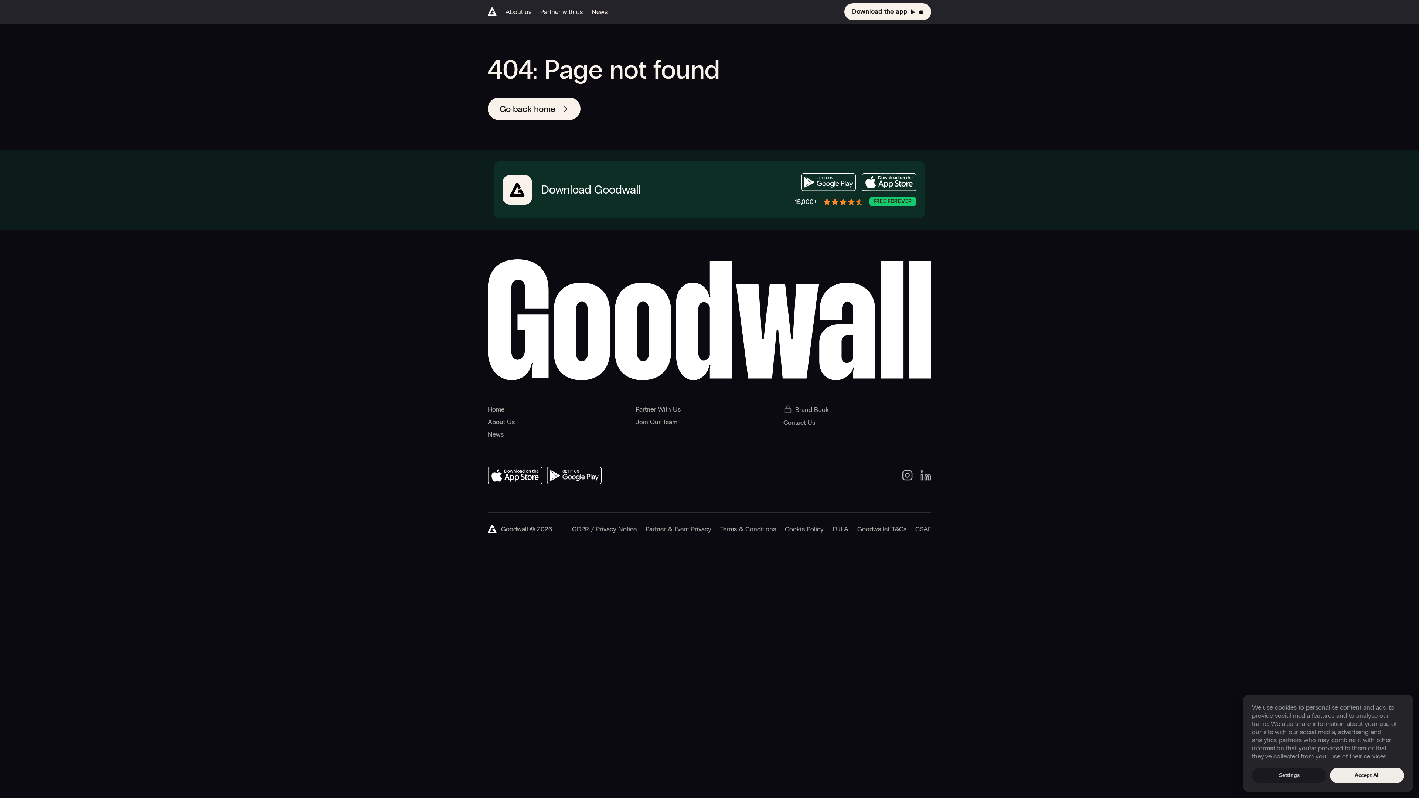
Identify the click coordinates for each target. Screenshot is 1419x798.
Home (496, 409)
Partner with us (561, 12)
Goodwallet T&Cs (881, 529)
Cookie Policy (804, 529)
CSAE (923, 529)
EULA (840, 529)
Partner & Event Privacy (678, 529)
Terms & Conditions (748, 529)
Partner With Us (658, 409)
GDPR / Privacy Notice (604, 529)
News (600, 12)
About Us (501, 422)
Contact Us (799, 423)
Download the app (880, 11)
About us (518, 12)
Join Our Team (656, 422)
